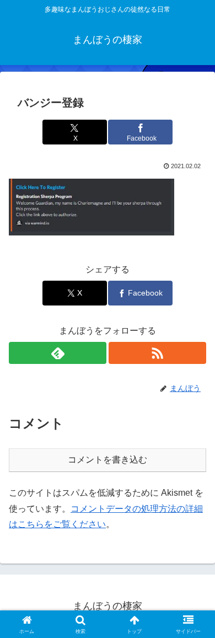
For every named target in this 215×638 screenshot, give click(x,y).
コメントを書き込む (107, 459)
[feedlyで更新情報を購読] (57, 353)
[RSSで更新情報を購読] (157, 353)
